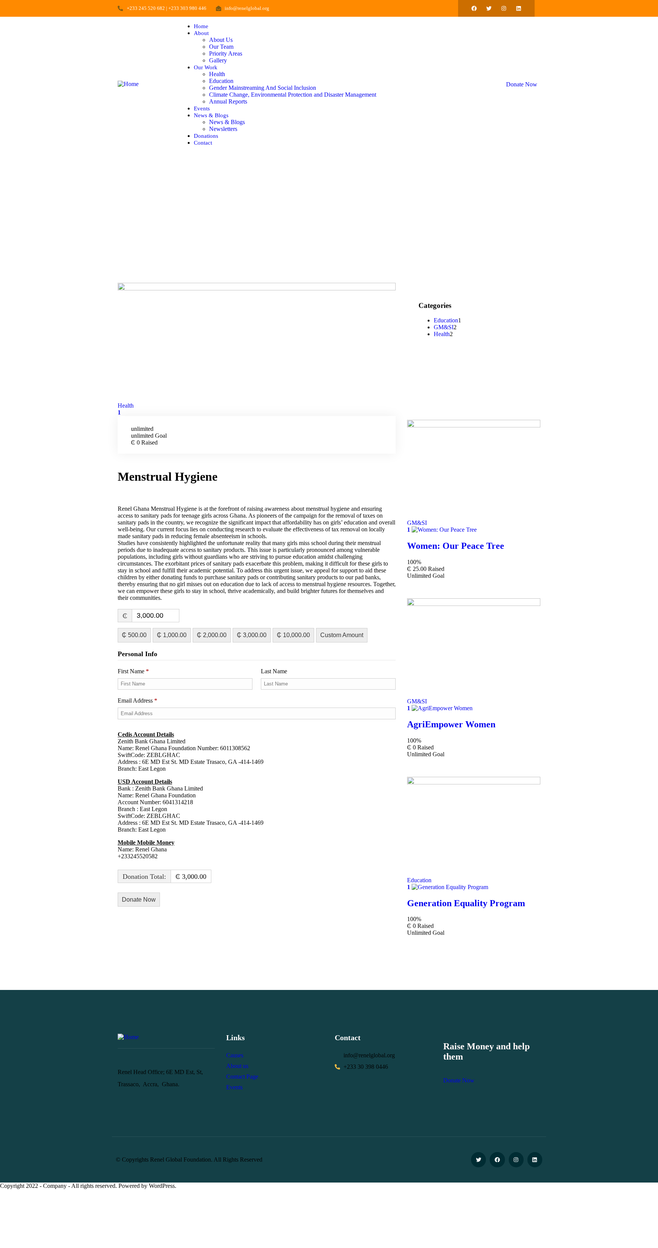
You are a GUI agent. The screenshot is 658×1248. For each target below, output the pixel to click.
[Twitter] (489, 8)
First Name (133, 671)
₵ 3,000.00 (252, 635)
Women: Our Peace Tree (455, 546)
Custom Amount (341, 635)
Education (446, 320)
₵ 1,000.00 (172, 635)
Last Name (275, 671)
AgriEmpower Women (451, 724)
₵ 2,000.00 (212, 635)
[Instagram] (503, 8)
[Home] (128, 84)
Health (126, 405)
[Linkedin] (518, 8)
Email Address (137, 700)
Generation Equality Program (466, 903)
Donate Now (521, 84)
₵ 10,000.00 (293, 635)
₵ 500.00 (134, 635)
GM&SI (444, 327)
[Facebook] (474, 8)
